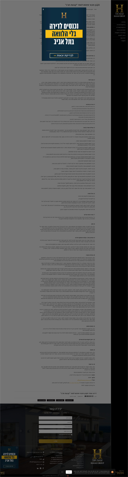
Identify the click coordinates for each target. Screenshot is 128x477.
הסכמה (68, 472)
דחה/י (62, 472)
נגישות (2, 473)
